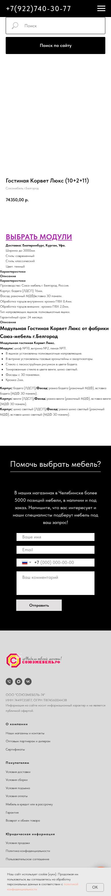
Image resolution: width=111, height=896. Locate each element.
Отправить (39, 605)
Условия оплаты (17, 796)
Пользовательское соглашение (27, 859)
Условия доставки (18, 772)
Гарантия (12, 812)
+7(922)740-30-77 (38, 8)
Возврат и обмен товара (23, 820)
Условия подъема (18, 788)
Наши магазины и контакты (25, 733)
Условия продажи (18, 843)
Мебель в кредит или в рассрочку (29, 804)
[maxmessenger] (18, 681)
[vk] (28, 681)
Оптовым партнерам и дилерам (28, 741)
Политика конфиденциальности (28, 851)
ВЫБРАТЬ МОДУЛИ (39, 236)
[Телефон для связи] (9, 681)
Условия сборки (17, 780)
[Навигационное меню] (101, 8)
